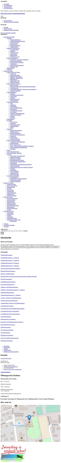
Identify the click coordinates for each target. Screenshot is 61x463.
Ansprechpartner (14, 49)
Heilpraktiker (13, 106)
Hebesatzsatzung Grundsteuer (8, 319)
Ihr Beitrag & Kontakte (13, 205)
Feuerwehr (13, 123)
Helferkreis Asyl (14, 132)
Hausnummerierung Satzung (8, 324)
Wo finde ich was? (14, 56)
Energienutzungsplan (12, 198)
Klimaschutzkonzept (12, 208)
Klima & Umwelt (8, 197)
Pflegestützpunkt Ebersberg (17, 160)
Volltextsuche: (4, 231)
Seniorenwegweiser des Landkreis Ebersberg (21, 167)
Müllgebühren (13, 79)
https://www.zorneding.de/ (13, 369)
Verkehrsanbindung (12, 218)
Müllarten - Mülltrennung (16, 78)
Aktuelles (9, 38)
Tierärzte (12, 116)
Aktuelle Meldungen (15, 39)
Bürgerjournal (13, 44)
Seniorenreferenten (15, 166)
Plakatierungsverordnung (7, 335)
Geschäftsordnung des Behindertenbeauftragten (12, 308)
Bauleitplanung (11, 187)
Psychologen (13, 112)
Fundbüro (12, 51)
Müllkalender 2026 (15, 81)
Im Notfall (9, 120)
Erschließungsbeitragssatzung (8, 282)
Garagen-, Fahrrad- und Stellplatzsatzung (11, 298)
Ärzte (11, 103)
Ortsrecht (9, 69)
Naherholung (10, 214)
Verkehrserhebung (11, 192)
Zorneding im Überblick (13, 175)
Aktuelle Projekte (11, 184)
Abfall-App (13, 73)
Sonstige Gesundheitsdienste (17, 113)
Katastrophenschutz (15, 124)
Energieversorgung (15, 75)
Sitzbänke (12, 168)
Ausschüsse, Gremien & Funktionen (19, 59)
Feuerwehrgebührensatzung (8, 284)
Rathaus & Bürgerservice (13, 48)
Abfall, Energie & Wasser (13, 72)
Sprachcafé (13, 136)
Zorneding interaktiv (15, 181)
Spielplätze (13, 149)
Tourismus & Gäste (9, 211)
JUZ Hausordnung (5, 332)
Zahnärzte (12, 117)
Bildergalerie (13, 221)
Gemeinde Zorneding (6, 358)
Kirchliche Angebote (15, 158)
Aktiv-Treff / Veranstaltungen (17, 156)
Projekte (9, 209)
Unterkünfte (10, 217)
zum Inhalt (6, 4)
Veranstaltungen (14, 88)
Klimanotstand (10, 207)
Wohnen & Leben (8, 71)
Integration (9, 129)
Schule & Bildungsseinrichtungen (18, 147)
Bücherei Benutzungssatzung (8, 271)
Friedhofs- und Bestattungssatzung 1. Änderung (13, 290)
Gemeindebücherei (11, 92)
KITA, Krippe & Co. (15, 144)
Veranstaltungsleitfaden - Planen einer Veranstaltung (23, 89)
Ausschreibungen (14, 42)
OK (2, 16)
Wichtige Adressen (11, 195)
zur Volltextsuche (8, 8)
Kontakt (6, 349)
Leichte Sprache (8, 20)
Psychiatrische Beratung (16, 110)
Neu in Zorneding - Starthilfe (14, 153)
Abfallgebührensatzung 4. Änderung (10, 265)
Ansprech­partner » (6, 372)
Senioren (9, 154)
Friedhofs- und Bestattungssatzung (9, 287)
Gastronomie (10, 212)
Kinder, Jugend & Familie (13, 140)
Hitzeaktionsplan (11, 204)
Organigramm (13, 54)
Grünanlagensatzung (6, 316)
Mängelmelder (10, 68)
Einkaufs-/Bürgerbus (15, 157)
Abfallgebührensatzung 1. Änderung (10, 257)
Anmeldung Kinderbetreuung (17, 141)
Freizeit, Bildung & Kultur (13, 83)
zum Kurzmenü (8, 6)
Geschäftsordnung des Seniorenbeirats (10, 314)
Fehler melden (7, 350)
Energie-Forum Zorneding (16, 62)
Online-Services (14, 52)
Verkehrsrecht (10, 194)
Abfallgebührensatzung (6, 255)
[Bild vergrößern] (13, 453)
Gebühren (12, 98)
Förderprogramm (11, 202)
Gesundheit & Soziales (12, 102)
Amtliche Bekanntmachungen (17, 41)
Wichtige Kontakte (15, 139)
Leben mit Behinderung (16, 107)
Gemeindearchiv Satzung (7, 306)
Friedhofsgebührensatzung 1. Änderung (11, 295)
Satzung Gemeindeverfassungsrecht (10, 338)
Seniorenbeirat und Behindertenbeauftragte (21, 164)
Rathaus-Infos (13, 55)
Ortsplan (9, 215)
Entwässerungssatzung (6, 279)
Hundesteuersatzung (6, 327)
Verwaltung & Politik (9, 37)
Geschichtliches (14, 177)
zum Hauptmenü (8, 5)
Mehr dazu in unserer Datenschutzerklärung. (13, 13)
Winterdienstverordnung (7, 340)
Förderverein (13, 96)
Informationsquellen (15, 45)
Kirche (8, 150)
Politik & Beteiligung (12, 58)
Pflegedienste (13, 109)
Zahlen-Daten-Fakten (15, 180)
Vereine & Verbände (15, 90)
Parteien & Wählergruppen (17, 65)
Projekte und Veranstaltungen (17, 134)
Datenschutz (7, 347)
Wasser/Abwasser (14, 82)
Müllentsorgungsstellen (16, 76)
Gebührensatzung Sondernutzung (9, 300)
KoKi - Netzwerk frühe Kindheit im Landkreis (22, 146)
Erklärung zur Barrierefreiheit (11, 22)
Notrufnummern (14, 126)
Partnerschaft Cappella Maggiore (18, 178)
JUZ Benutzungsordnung (7, 330)
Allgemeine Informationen (16, 95)
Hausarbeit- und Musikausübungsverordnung (12, 322)
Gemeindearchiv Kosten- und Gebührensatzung (13, 303)
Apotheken (13, 105)
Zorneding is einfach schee (13, 219)
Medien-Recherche (15, 99)
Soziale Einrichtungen (15, 115)
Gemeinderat (13, 64)
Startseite (6, 27)
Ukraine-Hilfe (13, 137)
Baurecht (9, 188)
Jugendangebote (14, 143)
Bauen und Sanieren (12, 185)
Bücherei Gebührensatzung (7, 273)
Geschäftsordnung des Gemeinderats (10, 311)
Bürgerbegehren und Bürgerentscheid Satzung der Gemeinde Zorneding (19, 276)
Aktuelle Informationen (16, 130)
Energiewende (10, 201)
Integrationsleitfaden (15, 133)
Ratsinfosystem (14, 66)
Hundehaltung (10, 119)
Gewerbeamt (10, 190)
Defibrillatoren (13, 122)
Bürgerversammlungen (16, 61)
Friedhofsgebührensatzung (7, 292)
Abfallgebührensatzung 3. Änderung (10, 263)
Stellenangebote (14, 47)
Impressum (6, 346)
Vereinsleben (13, 170)
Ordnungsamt (10, 191)
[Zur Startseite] (8, 33)
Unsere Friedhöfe (14, 171)
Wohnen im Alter (14, 174)
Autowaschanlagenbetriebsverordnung (10, 268)
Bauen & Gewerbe (8, 183)
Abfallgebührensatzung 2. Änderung (10, 260)
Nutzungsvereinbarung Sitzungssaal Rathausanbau (23, 86)
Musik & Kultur (14, 85)
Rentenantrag (13, 163)
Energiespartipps (11, 200)
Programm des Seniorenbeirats (17, 161)
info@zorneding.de (11, 366)
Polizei (12, 127)
